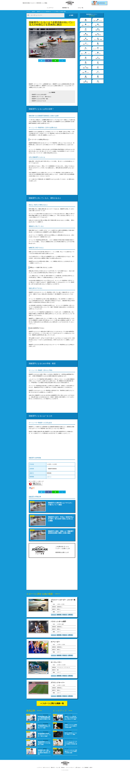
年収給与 (64, 614)
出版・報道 (85, 39)
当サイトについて (46, 767)
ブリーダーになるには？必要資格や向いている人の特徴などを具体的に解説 (71, 751)
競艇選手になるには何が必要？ (39, 94)
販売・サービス (86, 72)
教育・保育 (98, 30)
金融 (98, 63)
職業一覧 (52, 767)
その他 (98, 82)
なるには (53, 614)
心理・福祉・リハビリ (97, 20)
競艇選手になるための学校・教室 (40, 98)
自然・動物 (85, 34)
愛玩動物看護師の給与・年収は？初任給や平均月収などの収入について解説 (44, 726)
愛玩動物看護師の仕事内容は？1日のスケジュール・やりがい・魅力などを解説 (44, 735)
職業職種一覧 (65, 7)
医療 (86, 20)
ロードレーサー (56, 662)
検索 (72, 15)
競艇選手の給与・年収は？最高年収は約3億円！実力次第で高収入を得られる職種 (61, 518)
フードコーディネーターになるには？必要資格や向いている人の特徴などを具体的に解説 (71, 743)
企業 (98, 77)
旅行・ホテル (97, 25)
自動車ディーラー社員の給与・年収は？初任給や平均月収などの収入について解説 (71, 718)
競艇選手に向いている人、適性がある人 (41, 96)
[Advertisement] (52, 72)
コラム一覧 (80, 7)
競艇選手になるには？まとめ (39, 100)
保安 (86, 58)
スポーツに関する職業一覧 (53, 703)
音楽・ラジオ (85, 44)
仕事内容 (70, 614)
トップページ (50, 7)
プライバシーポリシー (70, 767)
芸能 (98, 44)
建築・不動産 (85, 67)
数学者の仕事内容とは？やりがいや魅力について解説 (71, 734)
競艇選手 (33, 11)
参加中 (91, 767)
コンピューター (98, 53)
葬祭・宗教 (85, 82)
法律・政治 (98, 58)
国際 (86, 63)
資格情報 (59, 614)
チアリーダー (55, 642)
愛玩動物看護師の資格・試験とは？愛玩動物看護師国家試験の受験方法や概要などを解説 (44, 718)
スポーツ (49, 476)
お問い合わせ (77, 767)
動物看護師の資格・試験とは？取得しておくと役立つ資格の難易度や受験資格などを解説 (44, 752)
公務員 (85, 77)
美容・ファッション (86, 25)
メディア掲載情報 (85, 767)
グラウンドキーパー (58, 682)
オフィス (98, 72)
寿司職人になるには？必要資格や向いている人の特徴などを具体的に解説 (71, 726)
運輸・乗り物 (97, 34)
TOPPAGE (28, 11)
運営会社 (62, 767)
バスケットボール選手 (58, 621)
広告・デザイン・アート (86, 53)
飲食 (86, 30)
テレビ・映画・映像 (98, 39)
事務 (98, 67)
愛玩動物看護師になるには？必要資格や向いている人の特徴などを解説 (44, 743)
